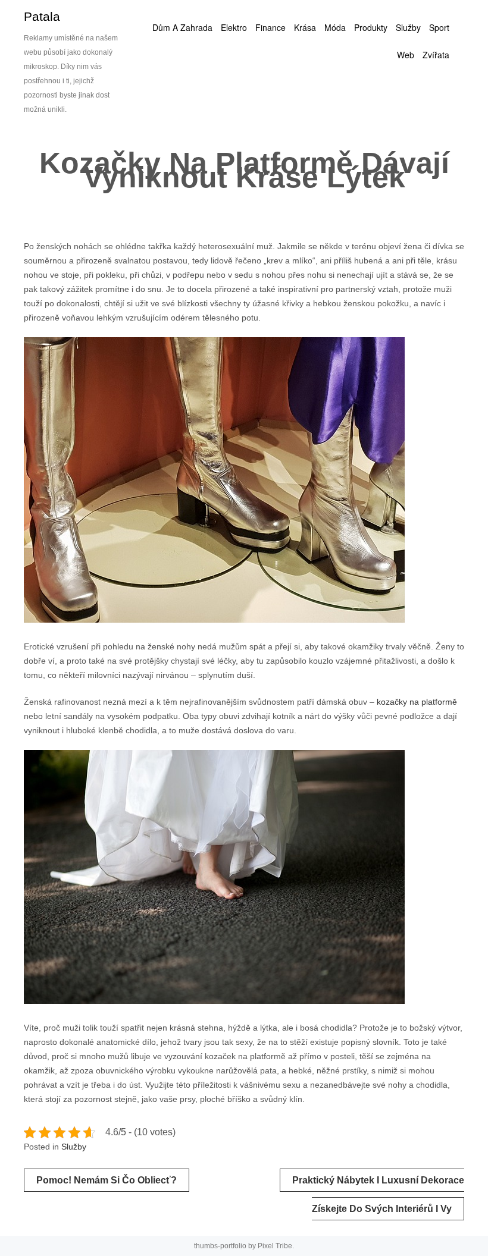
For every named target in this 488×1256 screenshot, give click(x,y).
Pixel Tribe (275, 1246)
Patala (42, 16)
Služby (73, 1146)
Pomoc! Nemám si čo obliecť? (106, 1180)
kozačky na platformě (417, 701)
